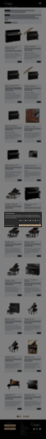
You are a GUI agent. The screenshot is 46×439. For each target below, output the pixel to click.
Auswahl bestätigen (30, 225)
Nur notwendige (22, 225)
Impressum (12, 225)
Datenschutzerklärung (8, 225)
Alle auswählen (37, 225)
